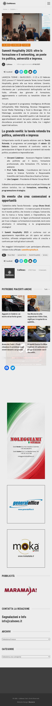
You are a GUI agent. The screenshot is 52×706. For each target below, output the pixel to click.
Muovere (32, 702)
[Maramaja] (21, 591)
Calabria (6, 45)
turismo (45, 255)
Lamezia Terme (22, 255)
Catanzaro (16, 45)
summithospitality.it (29, 249)
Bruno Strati (11, 255)
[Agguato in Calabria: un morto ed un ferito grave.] (13, 303)
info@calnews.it (12, 621)
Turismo (26, 45)
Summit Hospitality (34, 255)
